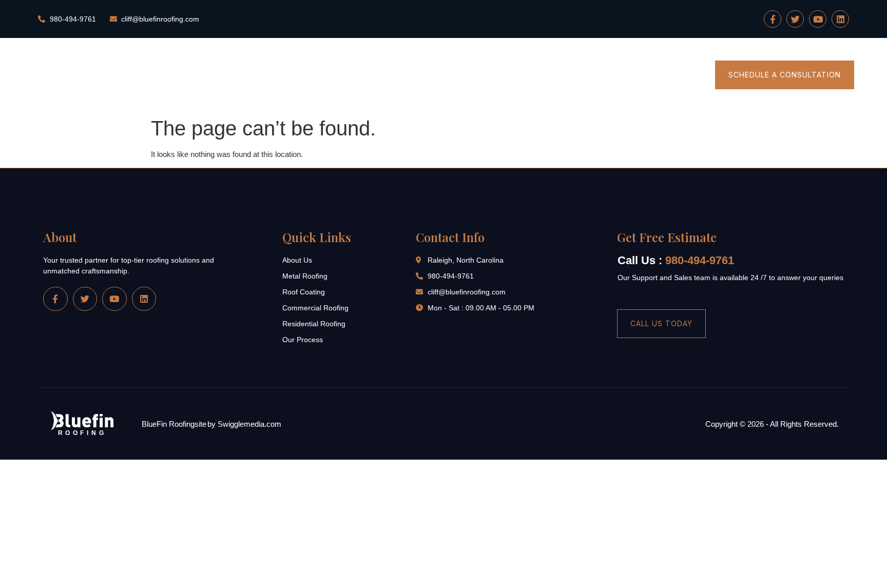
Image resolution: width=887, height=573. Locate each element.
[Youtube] (817, 19)
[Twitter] (795, 19)
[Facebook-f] (772, 19)
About (491, 75)
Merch (682, 75)
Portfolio (631, 75)
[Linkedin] (840, 19)
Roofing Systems (559, 75)
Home (446, 75)
